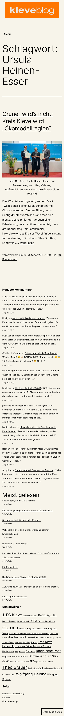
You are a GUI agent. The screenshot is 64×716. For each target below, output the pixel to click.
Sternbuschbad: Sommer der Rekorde (34, 470)
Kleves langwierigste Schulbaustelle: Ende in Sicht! (27, 510)
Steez (5, 296)
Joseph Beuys (55, 638)
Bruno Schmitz (24, 621)
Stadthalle (49, 662)
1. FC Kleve (12, 615)
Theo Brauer (14, 667)
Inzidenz (44, 637)
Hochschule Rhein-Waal (24, 637)
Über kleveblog (10, 701)
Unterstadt (38, 668)
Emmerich (22, 629)
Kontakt (6, 697)
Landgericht (8, 646)
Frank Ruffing (14, 633)
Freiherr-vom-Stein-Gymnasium (34, 633)
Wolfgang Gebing (31, 674)
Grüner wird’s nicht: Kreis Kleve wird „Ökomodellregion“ (27, 121)
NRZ (16, 651)
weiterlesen (27, 242)
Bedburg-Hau (47, 615)
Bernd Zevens (9, 621)
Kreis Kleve (45, 642)
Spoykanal (39, 662)
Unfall (29, 668)
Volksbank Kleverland (53, 668)
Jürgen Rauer (8, 642)
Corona (10, 627)
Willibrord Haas (8, 675)
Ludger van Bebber (24, 646)
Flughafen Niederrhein (37, 628)
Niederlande (8, 651)
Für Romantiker (10, 567)
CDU (35, 621)
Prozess (22, 651)
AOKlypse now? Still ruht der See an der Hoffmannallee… (30, 586)
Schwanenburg (40, 656)
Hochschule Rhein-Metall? (28, 335)
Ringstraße (7, 656)
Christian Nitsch (47, 621)
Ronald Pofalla (20, 656)
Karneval (19, 642)
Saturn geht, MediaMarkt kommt (28, 318)
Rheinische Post (48, 651)
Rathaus (30, 651)
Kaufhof (26, 642)
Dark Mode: (50, 711)
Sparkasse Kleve (21, 661)
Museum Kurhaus (42, 646)
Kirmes (34, 642)
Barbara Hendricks (30, 616)
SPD (32, 661)
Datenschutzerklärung (13, 693)
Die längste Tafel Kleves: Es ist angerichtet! (24, 577)
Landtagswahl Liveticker (14, 596)
